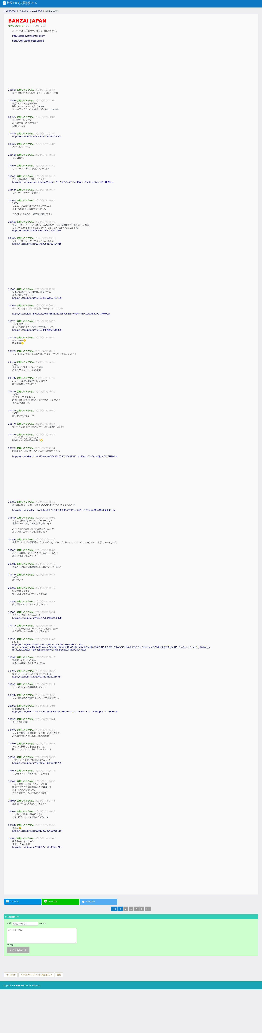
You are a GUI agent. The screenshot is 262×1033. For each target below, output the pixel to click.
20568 (11, 289)
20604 (11, 825)
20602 (11, 800)
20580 (11, 502)
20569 (11, 305)
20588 (11, 612)
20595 (11, 706)
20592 (11, 671)
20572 (11, 351)
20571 (11, 337)
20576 (11, 410)
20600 (11, 770)
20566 (11, 222)
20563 (11, 176)
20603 (11, 811)
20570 (11, 321)
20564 (11, 189)
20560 (11, 144)
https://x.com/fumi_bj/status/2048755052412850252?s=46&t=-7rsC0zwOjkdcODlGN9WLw (61, 313)
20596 (11, 719)
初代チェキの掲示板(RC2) (20, 3)
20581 (11, 517)
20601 (11, 781)
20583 (11, 550)
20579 (11, 448)
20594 (11, 695)
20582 (11, 539)
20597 (11, 730)
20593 (11, 684)
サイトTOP (10, 975)
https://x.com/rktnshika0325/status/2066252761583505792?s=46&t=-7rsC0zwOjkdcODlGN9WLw (64, 711)
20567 (11, 238)
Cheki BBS (19, 985)
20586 (11, 588)
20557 (11, 100)
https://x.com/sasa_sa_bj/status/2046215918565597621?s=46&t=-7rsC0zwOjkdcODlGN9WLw (62, 182)
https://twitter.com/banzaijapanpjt (28, 41)
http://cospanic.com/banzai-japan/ (28, 36)
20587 (11, 601)
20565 (11, 200)
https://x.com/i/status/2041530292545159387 (37, 136)
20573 (11, 362)
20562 (11, 165)
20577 (11, 424)
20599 (11, 757)
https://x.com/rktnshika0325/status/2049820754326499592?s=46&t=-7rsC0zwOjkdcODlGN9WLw (64, 456)
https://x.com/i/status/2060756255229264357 (37, 676)
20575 (11, 391)
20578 (11, 434)
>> (147, 908)
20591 (11, 657)
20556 (11, 90)
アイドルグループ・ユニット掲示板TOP (36, 975)
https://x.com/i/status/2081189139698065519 (37, 831)
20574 (11, 378)
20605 (11, 838)
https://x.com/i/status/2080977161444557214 (37, 847)
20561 (11, 155)
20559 (11, 133)
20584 (11, 564)
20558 (11, 117)
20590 (11, 639)
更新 (59, 975)
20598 (11, 743)
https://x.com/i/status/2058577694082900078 (37, 618)
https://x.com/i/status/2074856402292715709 (37, 763)
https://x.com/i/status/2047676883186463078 (37, 230)
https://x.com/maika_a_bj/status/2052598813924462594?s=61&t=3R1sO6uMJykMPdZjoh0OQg (63, 510)
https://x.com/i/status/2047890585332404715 (37, 244)
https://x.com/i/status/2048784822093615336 (37, 330)
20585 (11, 574)
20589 (11, 625)
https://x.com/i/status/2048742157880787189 (37, 298)
